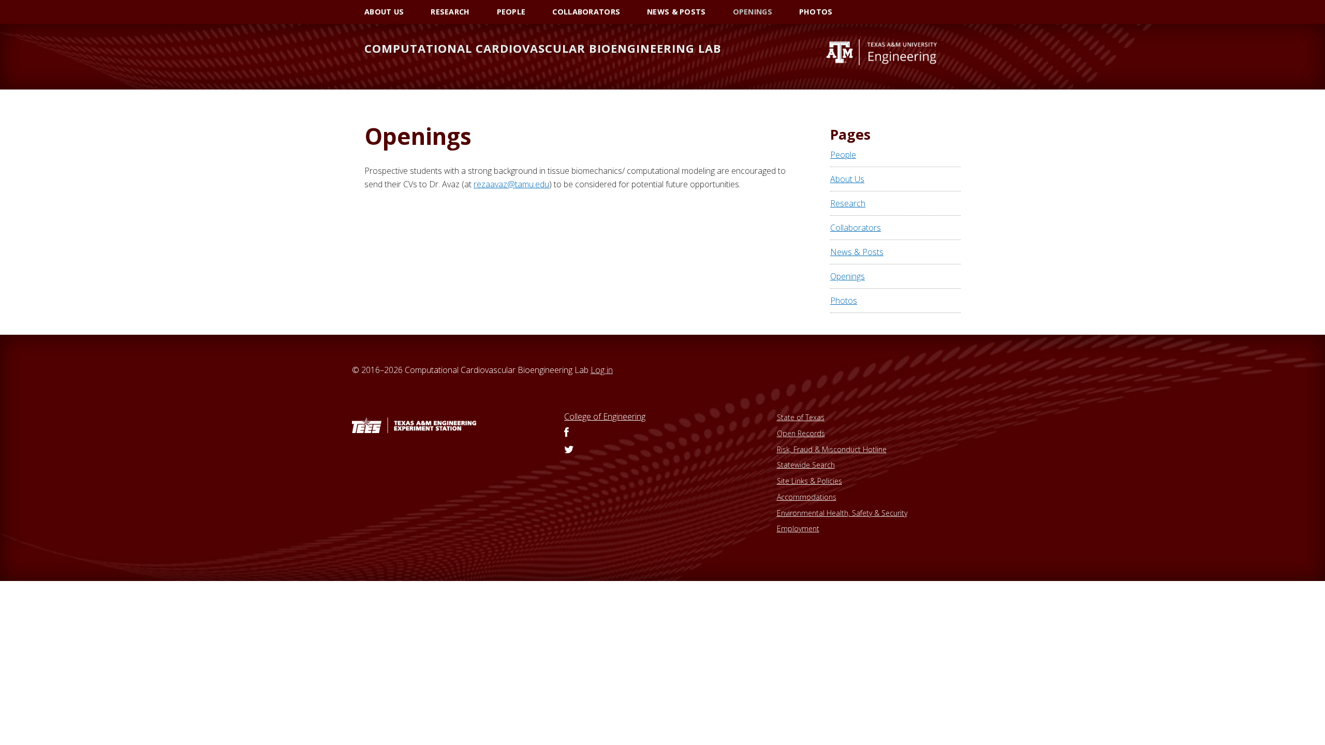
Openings (847, 276)
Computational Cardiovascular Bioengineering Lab (543, 48)
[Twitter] (569, 450)
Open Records (801, 433)
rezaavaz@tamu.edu (511, 184)
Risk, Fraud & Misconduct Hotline (832, 449)
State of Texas (801, 417)
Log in (602, 370)
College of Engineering (604, 416)
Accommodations (806, 497)
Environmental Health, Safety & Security (842, 513)
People (843, 154)
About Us (847, 179)
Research (847, 203)
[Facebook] (566, 433)
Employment (798, 528)
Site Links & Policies (809, 481)
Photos (843, 300)
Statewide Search (806, 465)
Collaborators (855, 227)
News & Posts (857, 252)
